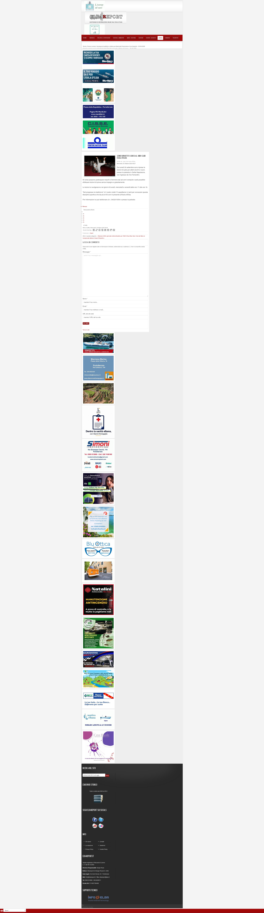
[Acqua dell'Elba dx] (94, 29)
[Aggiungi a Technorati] (105, 230)
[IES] (98, 488)
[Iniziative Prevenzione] (98, 599)
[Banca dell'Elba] (98, 699)
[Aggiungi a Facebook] (94, 230)
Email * (85, 306)
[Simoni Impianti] (98, 455)
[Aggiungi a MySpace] (111, 230)
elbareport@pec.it (105, 877)
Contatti (102, 841)
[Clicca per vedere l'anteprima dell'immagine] (99, 166)
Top (83, 905)
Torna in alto (86, 330)
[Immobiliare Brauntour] (98, 368)
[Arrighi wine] (98, 393)
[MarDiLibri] (98, 111)
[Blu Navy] (98, 57)
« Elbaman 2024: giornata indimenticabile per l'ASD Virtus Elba (115, 236)
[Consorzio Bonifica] (98, 679)
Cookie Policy (103, 849)
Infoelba (91, 907)
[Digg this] (99, 230)
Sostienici (102, 845)
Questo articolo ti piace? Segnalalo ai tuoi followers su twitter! (114, 230)
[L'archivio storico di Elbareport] (98, 798)
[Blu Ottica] (98, 548)
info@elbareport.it (91, 877)
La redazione (89, 845)
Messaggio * (87, 252)
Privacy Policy (89, 849)
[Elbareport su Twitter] (101, 820)
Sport (91, 233)
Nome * (85, 299)
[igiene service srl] (98, 633)
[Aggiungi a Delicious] (97, 230)
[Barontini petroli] (98, 659)
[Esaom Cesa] (98, 143)
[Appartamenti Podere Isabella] (98, 746)
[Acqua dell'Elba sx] (94, 6)
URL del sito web (88, 314)
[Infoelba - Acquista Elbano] (98, 522)
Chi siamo (88, 841)
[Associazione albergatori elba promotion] (98, 95)
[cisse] (98, 127)
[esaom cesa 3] (98, 343)
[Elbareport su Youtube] (95, 825)
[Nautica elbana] (98, 719)
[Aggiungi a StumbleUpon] (102, 230)
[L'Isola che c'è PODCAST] (98, 421)
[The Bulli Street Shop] (98, 570)
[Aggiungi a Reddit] (108, 230)
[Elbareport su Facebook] (95, 820)
